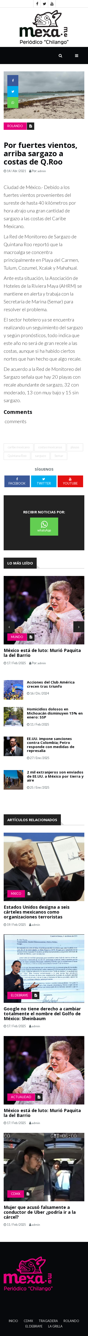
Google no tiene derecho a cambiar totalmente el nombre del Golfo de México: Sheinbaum (42, 1013)
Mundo (17, 637)
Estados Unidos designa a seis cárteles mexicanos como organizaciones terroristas (36, 912)
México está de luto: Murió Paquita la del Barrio (42, 652)
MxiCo (16, 893)
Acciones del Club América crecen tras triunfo (51, 684)
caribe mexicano (19, 447)
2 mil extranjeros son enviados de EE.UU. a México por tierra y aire (55, 776)
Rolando (15, 126)
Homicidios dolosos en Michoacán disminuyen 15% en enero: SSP (55, 713)
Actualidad (21, 1097)
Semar (59, 456)
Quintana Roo (17, 456)
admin (42, 171)
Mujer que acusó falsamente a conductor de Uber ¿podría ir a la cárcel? (40, 1212)
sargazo (40, 456)
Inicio (13, 1321)
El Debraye (19, 995)
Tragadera (48, 1321)
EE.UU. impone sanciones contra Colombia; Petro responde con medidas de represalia (50, 744)
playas (75, 447)
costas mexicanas (50, 447)
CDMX (15, 1194)
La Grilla (55, 1326)
